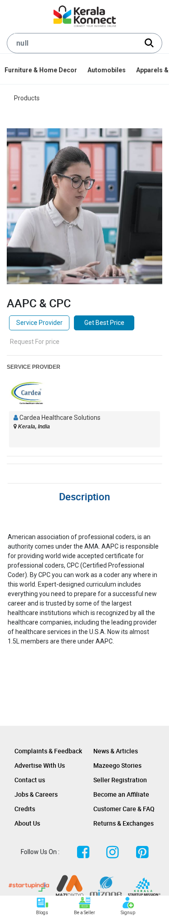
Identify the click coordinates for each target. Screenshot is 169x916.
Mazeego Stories (117, 765)
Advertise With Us (39, 765)
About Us (27, 823)
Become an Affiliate (121, 794)
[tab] (84, 495)
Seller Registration (120, 779)
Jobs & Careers (36, 794)
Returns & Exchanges (123, 823)
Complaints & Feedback (48, 751)
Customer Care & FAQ (124, 808)
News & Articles (115, 751)
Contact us (29, 779)
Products (27, 98)
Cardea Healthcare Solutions (59, 417)
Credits (24, 808)
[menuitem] (41, 70)
